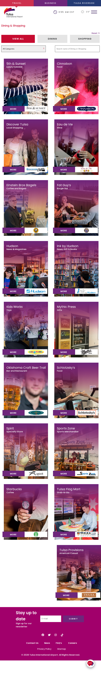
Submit (73, 619)
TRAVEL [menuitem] (16, 3)
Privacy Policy (44, 648)
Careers (72, 643)
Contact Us (32, 643)
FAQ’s (59, 643)
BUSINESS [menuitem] (50, 3)
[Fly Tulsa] (9, 13)
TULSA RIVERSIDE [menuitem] (84, 3)
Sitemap (61, 648)
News (47, 643)
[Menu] (94, 12)
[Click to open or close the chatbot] (90, 663)
